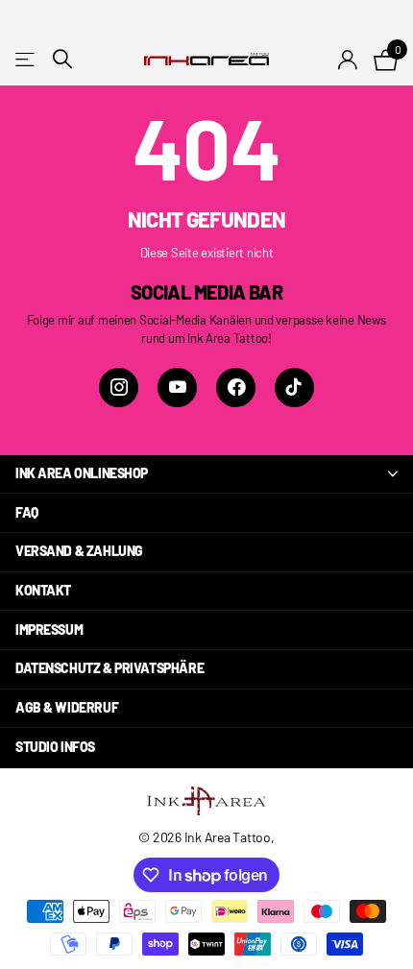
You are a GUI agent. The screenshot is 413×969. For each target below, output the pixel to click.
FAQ (26, 512)
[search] (62, 59)
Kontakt (43, 590)
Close (206, 474)
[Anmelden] (348, 59)
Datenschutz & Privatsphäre (109, 668)
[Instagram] (118, 387)
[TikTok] (294, 387)
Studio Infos (55, 747)
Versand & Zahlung (79, 551)
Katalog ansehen (26, 59)
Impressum (49, 629)
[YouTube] (177, 387)
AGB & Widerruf (66, 707)
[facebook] (235, 387)
